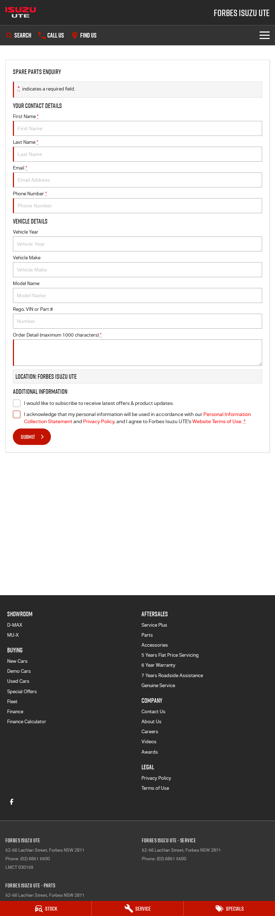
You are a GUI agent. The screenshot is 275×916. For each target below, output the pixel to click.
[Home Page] (20, 12)
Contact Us (153, 711)
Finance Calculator (26, 721)
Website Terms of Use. (217, 421)
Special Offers (22, 691)
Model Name (26, 283)
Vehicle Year (25, 232)
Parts (147, 635)
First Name (26, 116)
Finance (15, 711)
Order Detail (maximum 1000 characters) (57, 335)
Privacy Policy (98, 421)
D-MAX (14, 625)
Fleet (12, 701)
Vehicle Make (26, 257)
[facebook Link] (11, 801)
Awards (149, 752)
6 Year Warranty (158, 665)
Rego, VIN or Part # (33, 309)
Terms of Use (155, 788)
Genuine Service (158, 685)
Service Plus (154, 625)
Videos (148, 741)
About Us (151, 721)
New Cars (17, 661)
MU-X (13, 635)
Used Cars (18, 681)
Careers (149, 731)
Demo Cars (19, 671)
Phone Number (30, 193)
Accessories (154, 645)
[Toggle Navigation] (265, 35)
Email (20, 168)
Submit (28, 437)
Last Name (25, 142)
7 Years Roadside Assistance (172, 675)
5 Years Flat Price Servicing (170, 655)
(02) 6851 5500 (35, 858)
